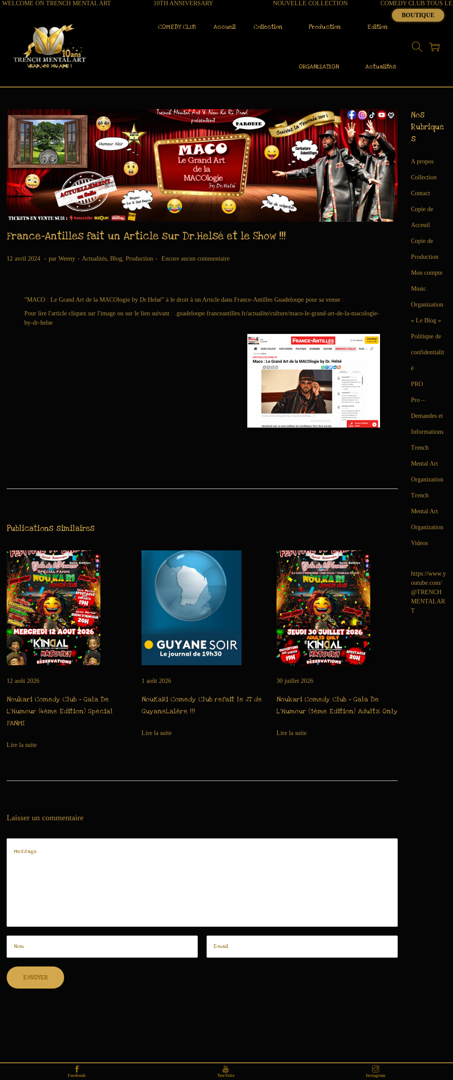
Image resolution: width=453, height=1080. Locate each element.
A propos (422, 161)
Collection (424, 177)
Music (418, 288)
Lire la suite (22, 745)
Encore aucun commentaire (195, 258)
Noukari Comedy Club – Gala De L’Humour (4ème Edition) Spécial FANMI (60, 711)
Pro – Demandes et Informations (427, 416)
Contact (420, 193)
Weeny (66, 258)
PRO (417, 384)
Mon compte (426, 272)
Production (139, 258)
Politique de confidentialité (427, 352)
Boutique (418, 15)
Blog (116, 258)
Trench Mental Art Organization (427, 463)
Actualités (94, 258)
